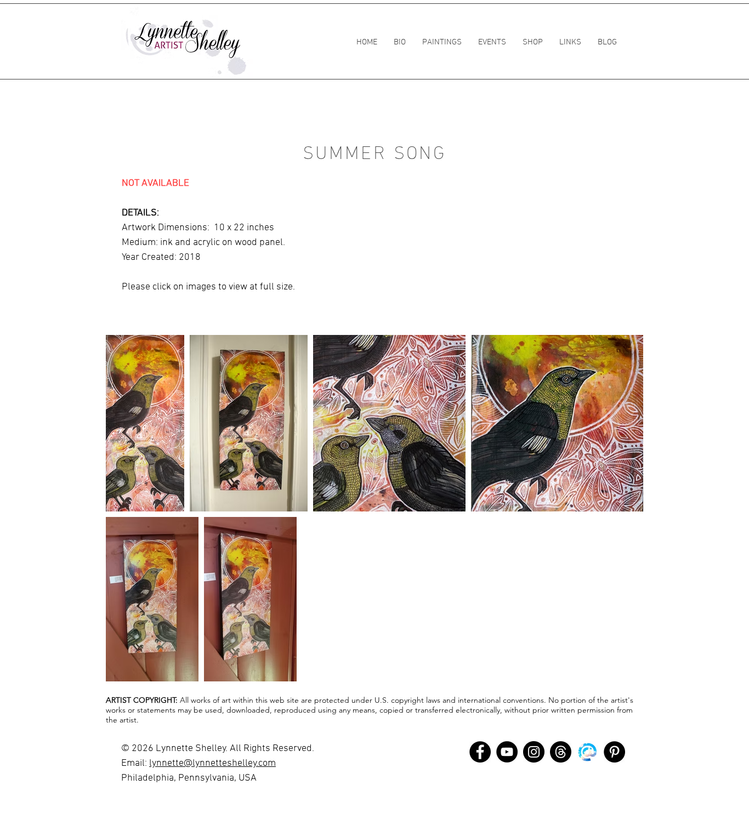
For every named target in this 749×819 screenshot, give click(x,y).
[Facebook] (480, 752)
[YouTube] (507, 752)
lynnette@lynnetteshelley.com (212, 763)
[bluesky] (587, 752)
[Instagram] (533, 752)
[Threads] (560, 752)
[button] (442, 42)
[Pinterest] (614, 752)
